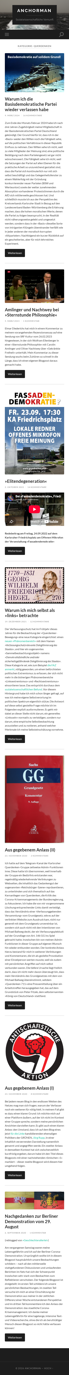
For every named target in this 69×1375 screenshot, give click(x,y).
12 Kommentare (39, 621)
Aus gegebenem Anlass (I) (29, 1088)
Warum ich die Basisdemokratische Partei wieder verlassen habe (31, 104)
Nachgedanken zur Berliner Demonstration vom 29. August (31, 1221)
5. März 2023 (12, 321)
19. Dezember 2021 (16, 621)
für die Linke (18, 1133)
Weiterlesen (15, 252)
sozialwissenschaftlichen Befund (23, 689)
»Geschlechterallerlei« (35, 1240)
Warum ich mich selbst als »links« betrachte (30, 613)
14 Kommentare (37, 487)
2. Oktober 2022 (14, 487)
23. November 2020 (16, 855)
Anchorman (34, 10)
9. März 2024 (12, 115)
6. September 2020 (15, 1232)
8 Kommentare (40, 1094)
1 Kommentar (31, 321)
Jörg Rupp (39, 1137)
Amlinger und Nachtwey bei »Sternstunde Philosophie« (32, 312)
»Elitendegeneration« (26, 481)
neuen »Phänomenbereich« (20, 641)
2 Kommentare (40, 855)
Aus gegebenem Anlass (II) (30, 849)
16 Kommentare (32, 115)
